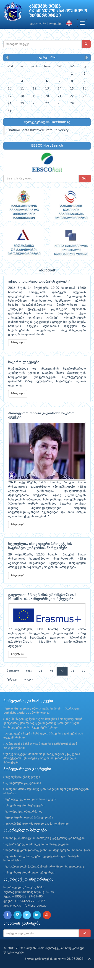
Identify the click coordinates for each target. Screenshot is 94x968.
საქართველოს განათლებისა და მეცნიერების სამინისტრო (47, 850)
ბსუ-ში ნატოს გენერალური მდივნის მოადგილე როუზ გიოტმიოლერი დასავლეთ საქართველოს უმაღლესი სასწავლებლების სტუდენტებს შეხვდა (42, 723)
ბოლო (28, 679)
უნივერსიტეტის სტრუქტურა (24, 805)
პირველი (13, 671)
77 (62, 671)
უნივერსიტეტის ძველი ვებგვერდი (30, 872)
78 (73, 671)
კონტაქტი (56, 23)
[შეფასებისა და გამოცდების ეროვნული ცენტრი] (23, 243)
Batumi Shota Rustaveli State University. (39, 130)
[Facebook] (7, 915)
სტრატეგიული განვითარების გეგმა (30, 799)
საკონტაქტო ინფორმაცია (23, 811)
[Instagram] (17, 915)
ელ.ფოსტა (38, 23)
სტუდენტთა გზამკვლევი (22, 777)
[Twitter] (27, 915)
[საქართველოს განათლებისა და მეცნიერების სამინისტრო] (23, 205)
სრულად (17, 342)
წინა (29, 671)
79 (83, 671)
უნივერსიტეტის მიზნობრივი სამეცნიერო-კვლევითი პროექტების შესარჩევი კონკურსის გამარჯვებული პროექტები (41, 758)
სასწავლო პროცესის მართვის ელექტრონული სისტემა (45, 838)
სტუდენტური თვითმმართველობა (29, 817)
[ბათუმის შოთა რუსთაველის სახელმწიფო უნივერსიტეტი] (12, 12)
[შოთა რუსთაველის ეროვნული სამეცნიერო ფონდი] (70, 243)
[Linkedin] (37, 915)
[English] (68, 23)
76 (51, 671)
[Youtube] (47, 915)
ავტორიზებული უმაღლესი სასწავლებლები (37, 823)
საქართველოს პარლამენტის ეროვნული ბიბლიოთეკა (44, 866)
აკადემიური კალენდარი (23, 783)
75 (40, 671)
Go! (85, 178)
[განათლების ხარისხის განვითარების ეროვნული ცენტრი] (70, 205)
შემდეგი (12, 679)
